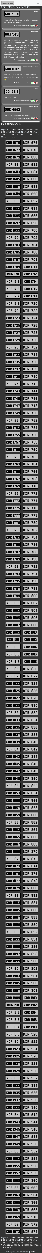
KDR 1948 (30, 1136)
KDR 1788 (30, 552)
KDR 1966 (30, 1202)
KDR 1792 (30, 566)
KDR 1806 (30, 617)
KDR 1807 (13, 625)
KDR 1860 (30, 815)
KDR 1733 (13, 354)
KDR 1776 (30, 508)
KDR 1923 (13, 1049)
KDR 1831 (13, 712)
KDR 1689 (13, 194)
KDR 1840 (30, 742)
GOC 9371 (12, 14)
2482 (25, 134)
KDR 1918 (30, 1027)
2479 (12, 134)
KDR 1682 (30, 164)
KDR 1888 (30, 917)
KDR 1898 (30, 954)
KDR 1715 (13, 289)
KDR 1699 (13, 230)
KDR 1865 (13, 837)
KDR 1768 (30, 479)
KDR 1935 (13, 1093)
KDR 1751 (13, 420)
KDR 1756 (30, 435)
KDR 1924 (30, 1049)
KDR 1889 (13, 924)
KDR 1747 (13, 405)
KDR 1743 (13, 391)
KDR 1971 (13, 1224)
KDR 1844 (30, 756)
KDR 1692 (30, 201)
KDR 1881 (13, 895)
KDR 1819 (13, 669)
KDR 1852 (30, 786)
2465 (23, 130)
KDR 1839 (13, 742)
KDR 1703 (13, 245)
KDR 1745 (13, 398)
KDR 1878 (30, 881)
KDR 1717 (13, 296)
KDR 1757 (13, 442)
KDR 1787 (13, 552)
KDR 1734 (30, 354)
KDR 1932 (30, 1078)
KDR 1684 (30, 172)
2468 (36, 130)
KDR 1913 (13, 1012)
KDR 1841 (13, 749)
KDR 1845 (13, 764)
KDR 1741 (13, 384)
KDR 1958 (30, 1173)
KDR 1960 (30, 1180)
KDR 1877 (13, 881)
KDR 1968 (30, 1209)
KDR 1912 (30, 1005)
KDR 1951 (13, 1151)
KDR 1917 (13, 1027)
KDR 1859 (13, 815)
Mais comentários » (11, 123)
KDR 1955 (13, 1166)
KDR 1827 (13, 698)
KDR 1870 (30, 851)
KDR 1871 (13, 859)
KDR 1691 (13, 201)
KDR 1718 (30, 296)
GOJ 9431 (12, 34)
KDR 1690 (30, 194)
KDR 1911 (13, 1005)
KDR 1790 (30, 559)
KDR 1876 (30, 873)
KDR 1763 (13, 464)
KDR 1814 (30, 647)
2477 (3, 134)
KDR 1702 (30, 237)
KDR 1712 (30, 274)
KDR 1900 (30, 961)
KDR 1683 (13, 172)
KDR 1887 (13, 917)
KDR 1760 (30, 449)
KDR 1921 (13, 1041)
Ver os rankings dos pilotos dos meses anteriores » (21, 1246)
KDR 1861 (13, 822)
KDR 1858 (30, 807)
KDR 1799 (13, 596)
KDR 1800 (30, 596)
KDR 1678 (30, 150)
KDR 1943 (13, 1122)
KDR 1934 (30, 1085)
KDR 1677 (13, 150)
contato (33, 1252)
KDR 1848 (30, 771)
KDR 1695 (13, 215)
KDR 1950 (30, 1144)
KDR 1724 (30, 318)
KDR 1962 (30, 1188)
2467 (32, 130)
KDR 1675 (13, 142)
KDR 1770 (30, 486)
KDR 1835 (13, 727)
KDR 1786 (30, 544)
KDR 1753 (13, 427)
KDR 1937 (13, 1100)
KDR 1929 (13, 1071)
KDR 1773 (13, 500)
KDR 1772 (30, 493)
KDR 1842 (30, 749)
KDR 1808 (30, 625)
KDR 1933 (13, 1085)
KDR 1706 (30, 252)
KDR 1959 (13, 1180)
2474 (25, 132)
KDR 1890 (30, 924)
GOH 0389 (12, 69)
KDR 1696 (30, 215)
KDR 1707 (13, 259)
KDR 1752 (30, 420)
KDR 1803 (13, 610)
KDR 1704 (30, 245)
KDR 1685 (13, 179)
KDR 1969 (13, 1217)
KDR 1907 (13, 990)
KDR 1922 (30, 1041)
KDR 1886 (30, 910)
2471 (12, 132)
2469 (3, 132)
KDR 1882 (30, 895)
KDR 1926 (30, 1056)
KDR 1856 (30, 800)
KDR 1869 (13, 851)
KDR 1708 (30, 259)
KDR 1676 (30, 142)
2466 (27, 130)
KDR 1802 (30, 603)
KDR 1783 (13, 537)
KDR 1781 (13, 530)
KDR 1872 (30, 859)
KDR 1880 (30, 888)
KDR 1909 (13, 997)
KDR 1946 (30, 1129)
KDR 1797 (13, 588)
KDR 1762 (30, 457)
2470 (7, 132)
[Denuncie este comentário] (14, 25)
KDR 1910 (30, 997)
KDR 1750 (30, 413)
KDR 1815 (13, 654)
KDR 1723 (13, 318)
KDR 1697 (13, 223)
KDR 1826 (30, 691)
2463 (14, 130)
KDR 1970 (30, 1217)
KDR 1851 (13, 786)
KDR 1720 (30, 303)
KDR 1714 (30, 281)
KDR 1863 (13, 829)
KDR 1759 (13, 449)
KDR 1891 (13, 932)
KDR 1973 (13, 1231)
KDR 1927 (13, 1063)
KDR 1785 (13, 544)
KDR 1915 (13, 1019)
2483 (30, 134)
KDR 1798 (30, 588)
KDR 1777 (13, 515)
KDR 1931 (13, 1078)
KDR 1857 (13, 807)
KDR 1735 (13, 362)
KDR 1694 (30, 208)
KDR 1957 (13, 1173)
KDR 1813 (13, 647)
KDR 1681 (13, 164)
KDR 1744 (30, 391)
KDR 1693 (13, 208)
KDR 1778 (30, 515)
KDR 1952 (30, 1151)
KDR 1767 (13, 479)
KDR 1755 (13, 435)
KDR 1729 (13, 340)
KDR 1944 (30, 1122)
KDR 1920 (30, 1034)
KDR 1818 (30, 661)
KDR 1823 (13, 683)
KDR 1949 (13, 1144)
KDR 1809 (13, 632)
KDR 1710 (30, 267)
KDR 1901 (13, 968)
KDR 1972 (30, 1224)
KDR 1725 (13, 325)
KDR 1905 (13, 983)
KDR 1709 (13, 267)
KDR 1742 (30, 384)
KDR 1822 (30, 676)
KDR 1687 (13, 186)
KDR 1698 (30, 223)
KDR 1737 (13, 369)
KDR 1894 (30, 939)
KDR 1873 (13, 866)
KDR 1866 (30, 837)
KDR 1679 (13, 157)
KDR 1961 (13, 1188)
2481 (21, 134)
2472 (16, 132)
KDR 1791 (13, 566)
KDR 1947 (13, 1136)
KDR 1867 (13, 844)
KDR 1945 (13, 1129)
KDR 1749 (13, 413)
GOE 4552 (12, 109)
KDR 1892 (30, 932)
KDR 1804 (30, 610)
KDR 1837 (13, 734)
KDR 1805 (13, 617)
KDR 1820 (30, 669)
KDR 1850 (30, 778)
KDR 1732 (30, 347)
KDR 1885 (13, 910)
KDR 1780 (30, 522)
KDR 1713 (13, 281)
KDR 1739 (13, 376)
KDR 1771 (13, 493)
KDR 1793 (13, 574)
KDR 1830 (30, 705)
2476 (34, 132)
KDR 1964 (30, 1195)
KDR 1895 (13, 946)
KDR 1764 (30, 464)
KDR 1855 (13, 800)
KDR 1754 (30, 427)
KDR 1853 (13, 793)
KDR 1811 (13, 639)
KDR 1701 (13, 237)
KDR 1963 (13, 1195)
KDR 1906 (30, 983)
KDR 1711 (13, 274)
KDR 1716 (30, 289)
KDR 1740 (30, 376)
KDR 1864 (30, 829)
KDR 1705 (13, 252)
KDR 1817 (13, 661)
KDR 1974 (30, 1231)
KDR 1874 (30, 866)
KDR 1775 (13, 508)
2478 (7, 134)
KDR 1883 (13, 902)
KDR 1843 (13, 756)
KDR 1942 (30, 1114)
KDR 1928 (30, 1063)
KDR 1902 (30, 968)
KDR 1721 (13, 310)
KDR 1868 (30, 844)
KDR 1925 (13, 1056)
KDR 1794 (30, 574)
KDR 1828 (30, 698)
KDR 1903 (13, 976)
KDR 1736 (30, 362)
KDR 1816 (30, 654)
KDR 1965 (13, 1202)
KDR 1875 (13, 873)
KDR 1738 (30, 369)
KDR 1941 (13, 1114)
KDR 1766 (30, 471)
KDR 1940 (30, 1107)
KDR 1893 (13, 939)
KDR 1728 (30, 332)
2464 (18, 130)
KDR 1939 (13, 1107)
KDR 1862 (30, 822)
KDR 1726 (30, 325)
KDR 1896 (30, 946)
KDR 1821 (13, 676)
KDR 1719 (13, 303)
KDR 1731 (13, 347)
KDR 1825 (13, 691)
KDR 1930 (30, 1071)
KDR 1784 (30, 537)
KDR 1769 (13, 486)
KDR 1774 (30, 500)
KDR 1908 (30, 990)
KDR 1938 (30, 1100)
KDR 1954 (30, 1158)
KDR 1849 (13, 778)
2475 (30, 132)
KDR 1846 (30, 764)
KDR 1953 (13, 1158)
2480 (16, 134)
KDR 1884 (30, 902)
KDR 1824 (30, 683)
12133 (37, 134)
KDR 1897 (13, 954)
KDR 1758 (30, 442)
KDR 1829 (13, 705)
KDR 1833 (13, 720)
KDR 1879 (13, 888)
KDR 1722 (30, 310)
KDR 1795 (13, 581)
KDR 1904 (30, 976)
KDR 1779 (13, 522)
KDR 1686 (30, 179)
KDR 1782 (30, 530)
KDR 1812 (30, 639)
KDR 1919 (13, 1034)
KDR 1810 (30, 632)
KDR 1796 (30, 581)
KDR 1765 (13, 471)
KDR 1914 (30, 1012)
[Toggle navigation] (38, 3)
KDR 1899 (13, 961)
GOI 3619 (12, 91)
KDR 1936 (30, 1093)
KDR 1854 (30, 793)
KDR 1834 (30, 720)
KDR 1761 (13, 457)
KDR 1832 (30, 712)
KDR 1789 (13, 559)
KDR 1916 (30, 1019)
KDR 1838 (30, 734)
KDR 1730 (30, 340)
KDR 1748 (30, 405)
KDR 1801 (13, 603)
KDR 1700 (30, 230)
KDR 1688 (30, 186)
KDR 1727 (13, 332)
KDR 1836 (30, 727)
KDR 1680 (30, 157)
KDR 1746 (30, 398)
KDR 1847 (13, 771)
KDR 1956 (30, 1166)
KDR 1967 (13, 1209)
